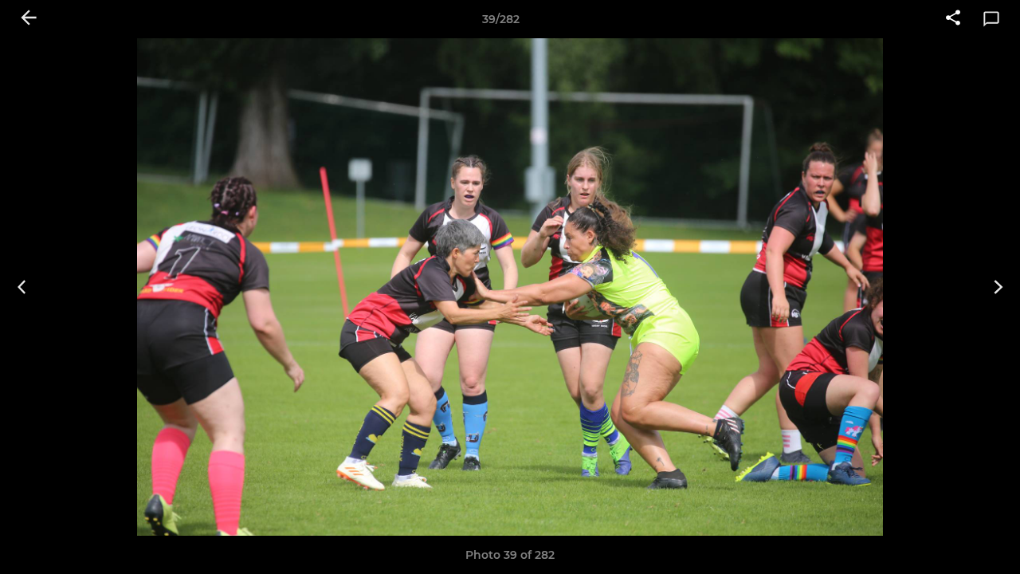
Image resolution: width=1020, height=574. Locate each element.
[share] (953, 19)
